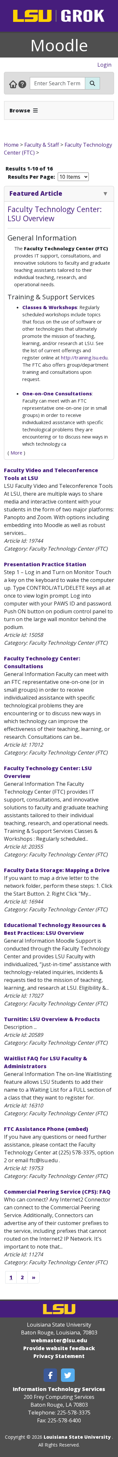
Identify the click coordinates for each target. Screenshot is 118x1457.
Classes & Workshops (49, 307)
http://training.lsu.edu (84, 357)
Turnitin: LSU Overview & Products (52, 1019)
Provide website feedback (59, 1348)
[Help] (22, 84)
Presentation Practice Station (45, 564)
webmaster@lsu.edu (59, 1340)
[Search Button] (92, 83)
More (16, 452)
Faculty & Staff (41, 144)
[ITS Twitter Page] (68, 1375)
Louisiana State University (77, 1437)
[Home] (13, 84)
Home (11, 144)
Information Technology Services (59, 1389)
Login (104, 64)
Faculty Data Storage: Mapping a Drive (56, 870)
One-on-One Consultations (57, 393)
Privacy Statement (59, 1356)
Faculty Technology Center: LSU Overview (55, 214)
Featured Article (36, 193)
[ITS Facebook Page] (50, 1375)
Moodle (59, 45)
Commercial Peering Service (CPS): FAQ (57, 1191)
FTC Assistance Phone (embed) (46, 1129)
